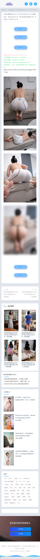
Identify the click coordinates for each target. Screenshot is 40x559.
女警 (20, 487)
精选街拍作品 (8, 499)
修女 (12, 484)
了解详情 (20, 533)
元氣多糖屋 (11, 10)
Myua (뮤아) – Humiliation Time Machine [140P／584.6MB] (24, 436)
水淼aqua (7, 496)
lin (20, 481)
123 (5, 478)
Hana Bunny (26, 478)
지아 (19, 502)
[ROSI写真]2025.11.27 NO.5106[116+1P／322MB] (28, 334)
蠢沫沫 (24, 499)
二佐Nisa (7, 484)
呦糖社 (28, 551)
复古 (11, 487)
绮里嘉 (14, 499)
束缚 (18, 493)
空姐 (29, 496)
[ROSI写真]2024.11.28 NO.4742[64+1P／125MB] (29, 294)
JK (16, 481)
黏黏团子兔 (12, 502)
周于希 (17, 484)
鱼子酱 (6, 502)
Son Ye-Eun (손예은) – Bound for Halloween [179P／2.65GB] (25, 418)
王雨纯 (12, 496)
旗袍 (23, 490)
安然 (34, 487)
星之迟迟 (7, 493)
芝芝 (20, 499)
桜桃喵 (28, 493)
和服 (22, 484)
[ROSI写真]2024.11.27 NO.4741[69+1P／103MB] (20, 14)
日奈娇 (28, 490)
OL (24, 481)
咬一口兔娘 (28, 484)
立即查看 (20, 529)
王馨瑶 (18, 496)
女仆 (16, 487)
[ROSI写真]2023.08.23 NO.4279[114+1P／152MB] (11, 334)
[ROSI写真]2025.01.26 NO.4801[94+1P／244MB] (11, 364)
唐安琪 (6, 487)
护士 (19, 490)
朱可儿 (12, 493)
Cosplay (16, 478)
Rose (28, 481)
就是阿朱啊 (12, 490)
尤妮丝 (6, 490)
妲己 (25, 487)
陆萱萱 (30, 499)
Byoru (10, 478)
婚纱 (29, 487)
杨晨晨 (22, 493)
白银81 (24, 496)
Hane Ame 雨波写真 (9, 481)
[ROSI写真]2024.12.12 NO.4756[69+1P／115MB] (28, 364)
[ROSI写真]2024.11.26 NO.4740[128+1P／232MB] (11, 294)
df (20, 478)
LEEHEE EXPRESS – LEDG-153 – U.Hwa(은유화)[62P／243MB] (25, 454)
